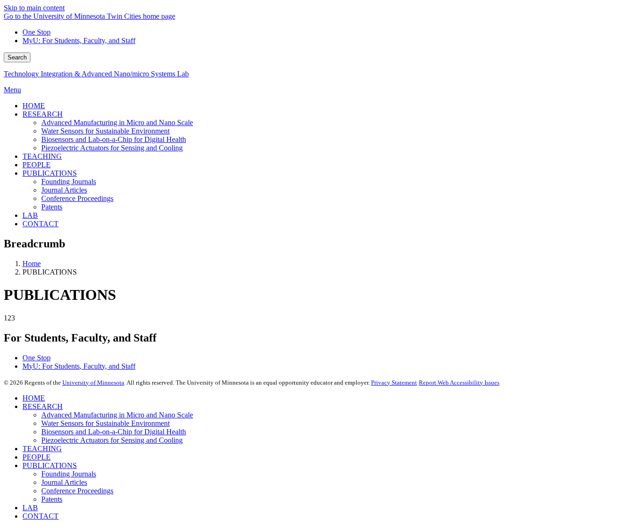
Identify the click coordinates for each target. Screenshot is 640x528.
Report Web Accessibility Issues (459, 382)
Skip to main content (34, 8)
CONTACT (40, 516)
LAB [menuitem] (30, 215)
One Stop (36, 32)
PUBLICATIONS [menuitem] (49, 173)
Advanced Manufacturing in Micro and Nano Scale (117, 415)
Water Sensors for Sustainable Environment (105, 423)
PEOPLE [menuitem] (36, 165)
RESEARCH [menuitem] (42, 114)
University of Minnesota (93, 382)
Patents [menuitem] (51, 207)
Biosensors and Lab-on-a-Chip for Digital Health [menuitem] (113, 139)
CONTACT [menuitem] (40, 224)
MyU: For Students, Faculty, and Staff (78, 41)
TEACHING (42, 449)
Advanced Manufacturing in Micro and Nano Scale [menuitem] (117, 122)
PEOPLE (36, 457)
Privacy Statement (394, 382)
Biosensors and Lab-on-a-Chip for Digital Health (113, 432)
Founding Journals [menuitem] (68, 182)
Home (31, 264)
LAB (30, 508)
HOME (33, 398)
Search (17, 57)
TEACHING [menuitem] (42, 156)
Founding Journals (68, 474)
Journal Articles (64, 482)
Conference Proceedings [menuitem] (77, 198)
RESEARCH (42, 406)
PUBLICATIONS (49, 465)
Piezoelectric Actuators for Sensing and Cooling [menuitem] (112, 148)
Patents (51, 499)
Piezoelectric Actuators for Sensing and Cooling (112, 440)
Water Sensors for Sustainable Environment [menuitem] (105, 131)
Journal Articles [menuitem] (64, 190)
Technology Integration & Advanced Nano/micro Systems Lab (96, 74)
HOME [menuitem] (33, 106)
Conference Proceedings (77, 491)
